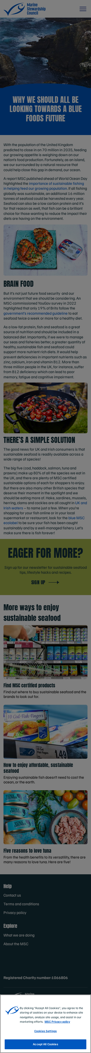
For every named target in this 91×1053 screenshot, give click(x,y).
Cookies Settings (45, 1031)
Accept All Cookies (45, 1044)
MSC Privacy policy (57, 1021)
